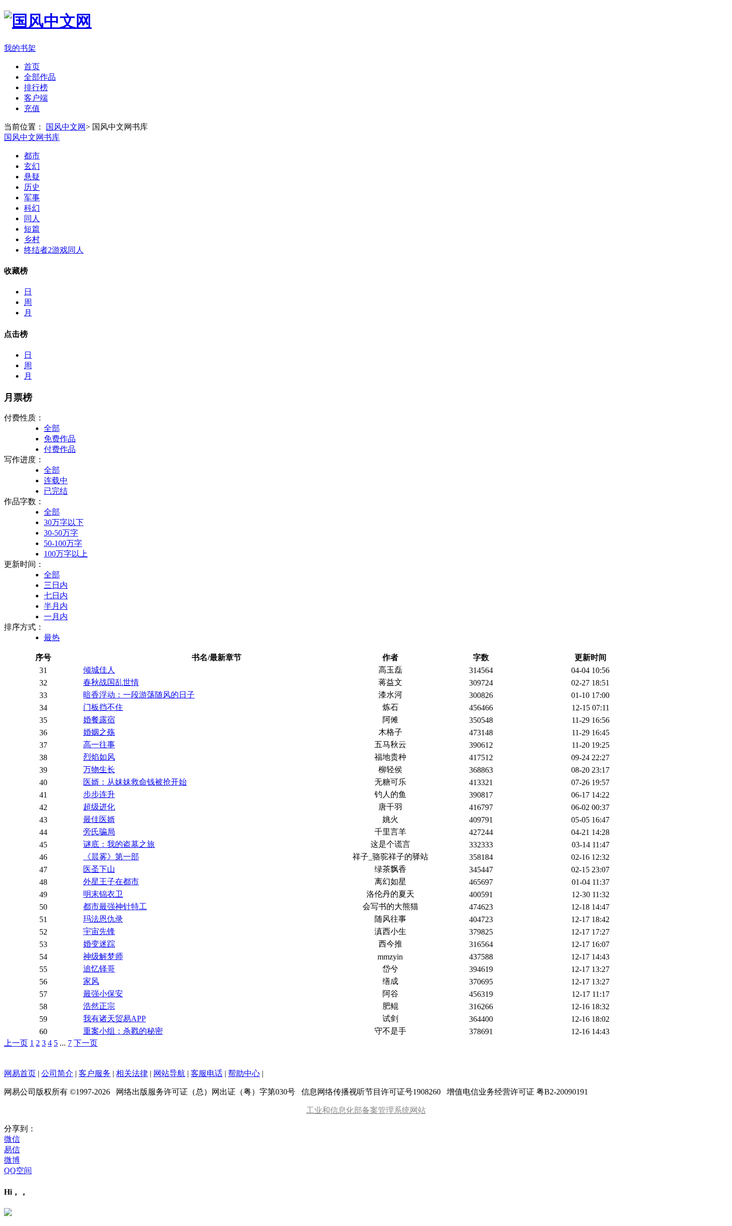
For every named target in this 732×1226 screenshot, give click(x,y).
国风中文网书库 (32, 137)
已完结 (56, 491)
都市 (32, 155)
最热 (52, 637)
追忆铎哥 (99, 968)
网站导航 (169, 1073)
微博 (12, 1160)
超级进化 (99, 807)
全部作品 (40, 77)
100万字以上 (66, 553)
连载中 (56, 480)
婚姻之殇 (99, 732)
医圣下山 (99, 869)
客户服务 (95, 1073)
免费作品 (60, 438)
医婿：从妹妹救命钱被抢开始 (135, 782)
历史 (32, 187)
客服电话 (207, 1073)
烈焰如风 (99, 757)
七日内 (56, 595)
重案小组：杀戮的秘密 (123, 1031)
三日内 (56, 585)
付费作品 (60, 449)
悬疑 (32, 176)
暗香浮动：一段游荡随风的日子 (139, 694)
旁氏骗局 (99, 831)
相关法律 (132, 1073)
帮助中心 (244, 1073)
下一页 (86, 1043)
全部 (52, 428)
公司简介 (57, 1073)
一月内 (56, 616)
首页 (32, 66)
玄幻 (32, 166)
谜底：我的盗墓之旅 (119, 844)
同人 (32, 218)
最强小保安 (103, 993)
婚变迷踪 (99, 944)
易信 (12, 1149)
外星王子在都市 (111, 881)
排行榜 (36, 87)
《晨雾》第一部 (111, 856)
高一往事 (99, 744)
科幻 (32, 208)
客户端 (36, 98)
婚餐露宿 (99, 719)
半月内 (56, 606)
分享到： (20, 1128)
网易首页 (20, 1073)
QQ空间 (18, 1170)
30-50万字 (61, 533)
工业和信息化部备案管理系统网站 (366, 1110)
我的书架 (20, 48)
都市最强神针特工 (115, 906)
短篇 (32, 229)
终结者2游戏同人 (54, 250)
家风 (91, 981)
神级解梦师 (103, 956)
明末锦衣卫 (103, 894)
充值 (32, 108)
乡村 (32, 239)
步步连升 (99, 794)
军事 (32, 197)
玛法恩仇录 (103, 919)
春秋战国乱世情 (111, 682)
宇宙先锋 (99, 931)
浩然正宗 (99, 1006)
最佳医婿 (99, 819)
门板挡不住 (103, 707)
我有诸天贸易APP (114, 1018)
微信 (12, 1139)
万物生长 (99, 769)
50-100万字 (63, 543)
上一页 (16, 1043)
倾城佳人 (99, 670)
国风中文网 (66, 127)
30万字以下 (64, 522)
